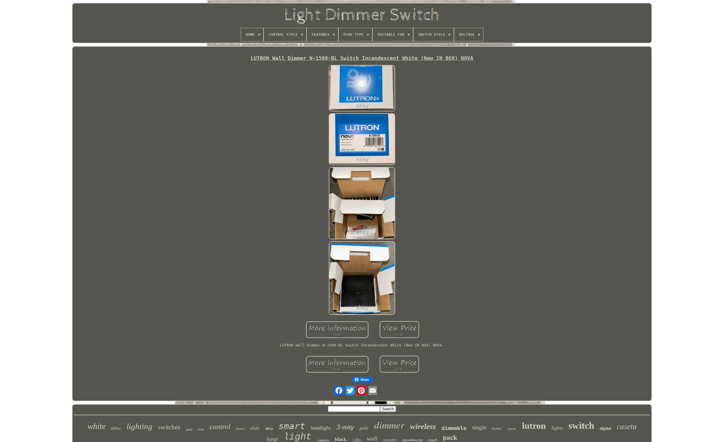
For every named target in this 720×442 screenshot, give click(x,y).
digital (605, 428)
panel (189, 429)
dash (201, 429)
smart (291, 426)
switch (581, 425)
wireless (423, 426)
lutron (534, 426)
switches (169, 427)
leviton (240, 429)
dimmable (454, 428)
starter (511, 429)
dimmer (389, 424)
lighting (139, 426)
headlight (321, 428)
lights (557, 428)
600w (116, 428)
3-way (345, 427)
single (479, 427)
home (497, 428)
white (96, 426)
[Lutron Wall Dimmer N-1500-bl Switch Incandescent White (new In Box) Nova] (362, 88)
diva (269, 429)
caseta (627, 426)
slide (255, 428)
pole (364, 428)
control (220, 427)
